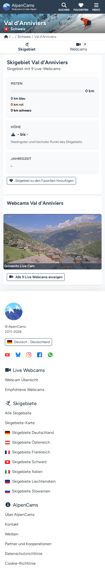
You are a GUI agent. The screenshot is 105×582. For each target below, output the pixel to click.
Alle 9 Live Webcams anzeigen (39, 277)
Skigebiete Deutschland (33, 432)
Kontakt (12, 524)
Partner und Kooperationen (28, 543)
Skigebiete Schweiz (29, 461)
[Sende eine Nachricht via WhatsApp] (50, 354)
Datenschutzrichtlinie (23, 553)
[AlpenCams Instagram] (28, 354)
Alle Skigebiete (18, 413)
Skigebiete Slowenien (31, 491)
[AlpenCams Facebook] (39, 354)
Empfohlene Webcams (24, 389)
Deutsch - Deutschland (32, 342)
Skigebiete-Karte (20, 422)
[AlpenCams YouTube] (7, 354)
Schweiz (24, 37)
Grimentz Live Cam (19, 266)
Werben (11, 534)
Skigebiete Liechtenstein (34, 481)
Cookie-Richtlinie (20, 563)
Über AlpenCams (19, 514)
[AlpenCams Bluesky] (18, 354)
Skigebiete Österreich (31, 442)
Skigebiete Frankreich (31, 452)
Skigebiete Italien (27, 471)
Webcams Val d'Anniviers (35, 203)
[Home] (6, 37)
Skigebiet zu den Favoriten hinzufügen (44, 181)
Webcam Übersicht (21, 380)
